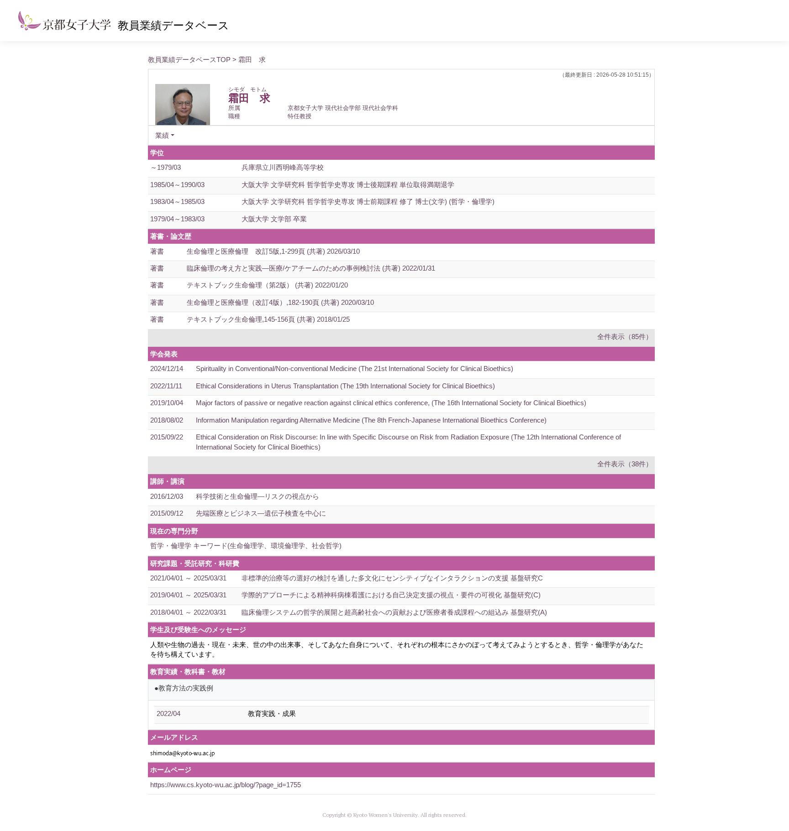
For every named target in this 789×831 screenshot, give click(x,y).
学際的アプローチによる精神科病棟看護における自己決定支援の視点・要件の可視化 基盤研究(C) (391, 595)
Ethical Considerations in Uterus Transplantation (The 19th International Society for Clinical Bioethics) (345, 386)
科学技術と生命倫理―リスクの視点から (257, 496)
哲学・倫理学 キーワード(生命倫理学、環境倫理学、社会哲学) (246, 545)
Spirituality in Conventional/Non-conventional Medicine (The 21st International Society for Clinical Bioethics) (354, 368)
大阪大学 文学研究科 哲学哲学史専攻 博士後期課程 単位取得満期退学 (348, 184)
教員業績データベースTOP (189, 59)
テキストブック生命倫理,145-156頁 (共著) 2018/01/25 (268, 319)
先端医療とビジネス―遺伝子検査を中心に (261, 513)
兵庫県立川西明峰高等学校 (283, 167)
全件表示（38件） (624, 464)
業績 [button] (162, 135)
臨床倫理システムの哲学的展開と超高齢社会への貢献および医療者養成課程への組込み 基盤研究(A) (394, 612)
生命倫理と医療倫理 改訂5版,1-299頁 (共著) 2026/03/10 (273, 251)
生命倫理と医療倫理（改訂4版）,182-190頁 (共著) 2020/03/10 (280, 302)
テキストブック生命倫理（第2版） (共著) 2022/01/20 (267, 285)
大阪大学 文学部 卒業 (274, 219)
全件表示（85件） (624, 336)
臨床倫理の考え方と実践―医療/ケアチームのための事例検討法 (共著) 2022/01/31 (311, 268)
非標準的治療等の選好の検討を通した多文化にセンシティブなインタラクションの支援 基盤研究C (392, 578)
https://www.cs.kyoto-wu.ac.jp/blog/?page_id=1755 (225, 785)
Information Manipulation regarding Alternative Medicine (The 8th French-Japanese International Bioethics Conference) (371, 420)
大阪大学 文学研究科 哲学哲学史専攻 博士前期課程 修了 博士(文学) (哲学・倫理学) (368, 201)
